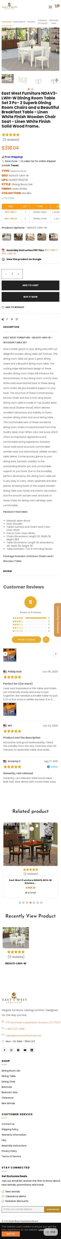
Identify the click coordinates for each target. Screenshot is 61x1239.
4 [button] (30, 903)
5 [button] (34, 903)
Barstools (7, 1087)
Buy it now (30, 296)
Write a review (26, 639)
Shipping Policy (10, 1129)
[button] (46, 639)
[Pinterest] (18, 1050)
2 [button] (32, 89)
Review (31, 21)
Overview (7, 21)
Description (19, 21)
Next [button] (57, 80)
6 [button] (38, 903)
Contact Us (8, 1124)
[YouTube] (25, 1050)
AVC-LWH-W (9, 253)
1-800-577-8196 (15, 1029)
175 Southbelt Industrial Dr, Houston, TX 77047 (33, 1022)
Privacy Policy (9, 1151)
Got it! (11, 1233)
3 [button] (27, 903)
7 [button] (41, 903)
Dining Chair (8, 1081)
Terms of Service (11, 1156)
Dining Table (9, 1076)
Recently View (53, 22)
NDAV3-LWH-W (15, 963)
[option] (30, 860)
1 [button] (29, 89)
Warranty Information (14, 1134)
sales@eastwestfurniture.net (23, 1035)
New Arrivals (8, 1103)
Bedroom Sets (10, 1092)
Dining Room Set (11, 1070)
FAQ (4, 1140)
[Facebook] (4, 1050)
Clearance (8, 1097)
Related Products (42, 22)
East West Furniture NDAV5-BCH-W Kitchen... (30, 882)
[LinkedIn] (31, 1050)
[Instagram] (11, 1050)
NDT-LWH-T (51, 250)
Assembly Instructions (14, 1145)
